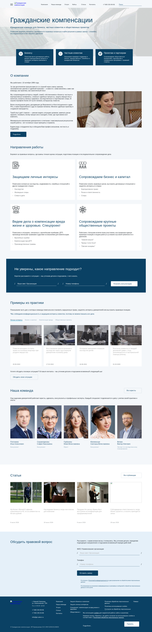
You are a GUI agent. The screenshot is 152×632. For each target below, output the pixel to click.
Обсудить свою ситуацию (22, 377)
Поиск (121, 4)
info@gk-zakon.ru (38, 617)
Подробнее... (87, 626)
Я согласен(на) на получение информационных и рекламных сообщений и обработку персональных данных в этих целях (110, 586)
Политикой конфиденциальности (98, 580)
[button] (137, 455)
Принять (130, 624)
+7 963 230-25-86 (38, 613)
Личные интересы (16, 320)
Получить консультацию (122, 284)
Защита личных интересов (79, 604)
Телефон (80, 560)
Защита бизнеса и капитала (79, 601)
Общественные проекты (63, 320)
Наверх (135, 601)
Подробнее (17, 134)
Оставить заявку (86, 573)
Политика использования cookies (116, 606)
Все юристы (131, 390)
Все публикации (130, 475)
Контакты (59, 613)
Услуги (58, 607)
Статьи (58, 610)
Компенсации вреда (46, 320)
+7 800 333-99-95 (109, 4)
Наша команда (61, 604)
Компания (59, 601)
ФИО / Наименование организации (90, 549)
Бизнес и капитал (31, 320)
